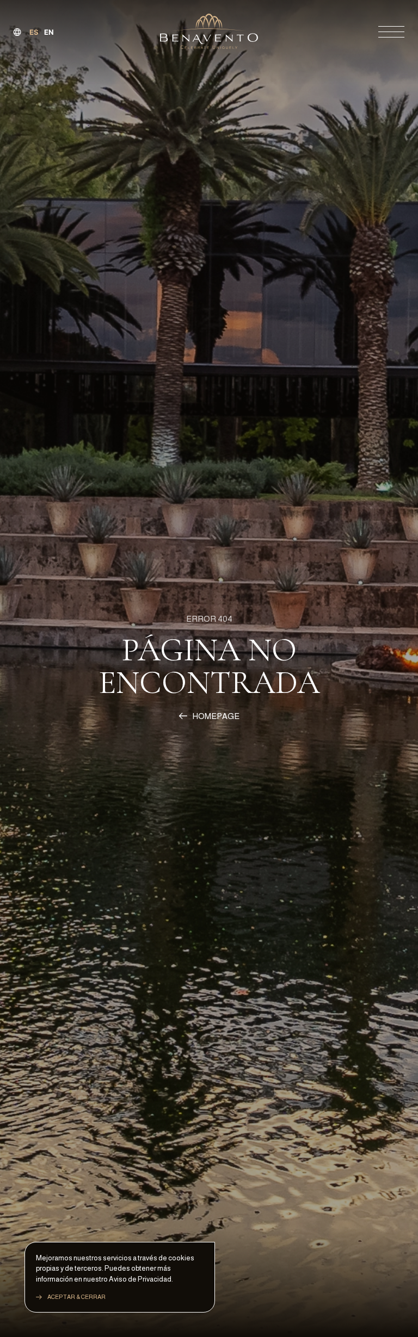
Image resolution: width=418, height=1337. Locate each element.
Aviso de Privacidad (140, 1279)
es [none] (34, 32)
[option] (49, 32)
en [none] (49, 32)
